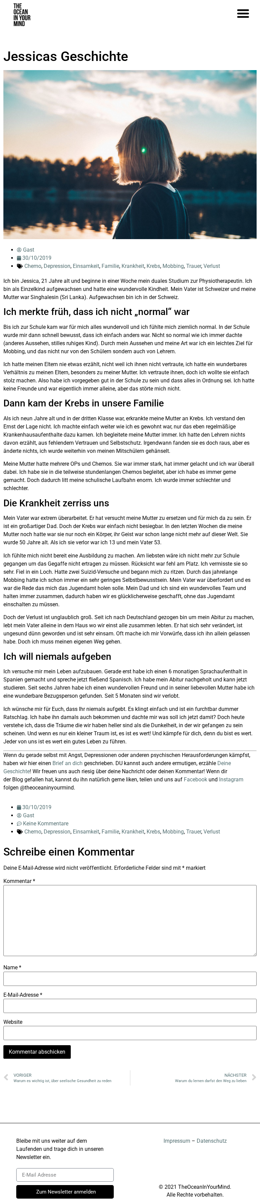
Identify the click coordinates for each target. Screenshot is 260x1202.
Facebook (195, 779)
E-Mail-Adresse (22, 995)
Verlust (211, 266)
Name (12, 967)
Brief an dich (67, 763)
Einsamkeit (86, 266)
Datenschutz (212, 1141)
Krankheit (133, 266)
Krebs (153, 266)
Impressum (177, 1141)
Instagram (231, 779)
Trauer (193, 266)
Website (12, 1022)
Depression (57, 266)
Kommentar (19, 881)
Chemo (32, 266)
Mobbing (173, 266)
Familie (110, 266)
